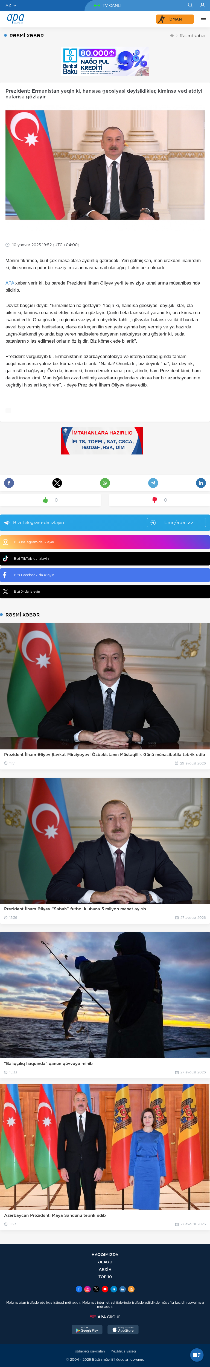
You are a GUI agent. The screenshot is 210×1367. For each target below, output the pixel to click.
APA (9, 283)
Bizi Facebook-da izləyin (34, 575)
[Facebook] (79, 1290)
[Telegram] (113, 1290)
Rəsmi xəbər (193, 35)
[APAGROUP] (105, 1316)
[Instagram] (87, 1290)
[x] (96, 1290)
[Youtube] (105, 1290)
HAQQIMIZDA (105, 1254)
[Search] (190, 5)
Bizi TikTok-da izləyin (31, 558)
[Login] (202, 5)
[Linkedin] (122, 1290)
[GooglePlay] (87, 1330)
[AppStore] (123, 1330)
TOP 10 (105, 1276)
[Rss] (131, 1290)
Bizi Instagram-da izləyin (34, 542)
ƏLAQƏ (105, 1262)
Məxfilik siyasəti (123, 1351)
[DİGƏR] (202, 19)
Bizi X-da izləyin (27, 591)
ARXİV (105, 1269)
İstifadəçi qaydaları (89, 1351)
